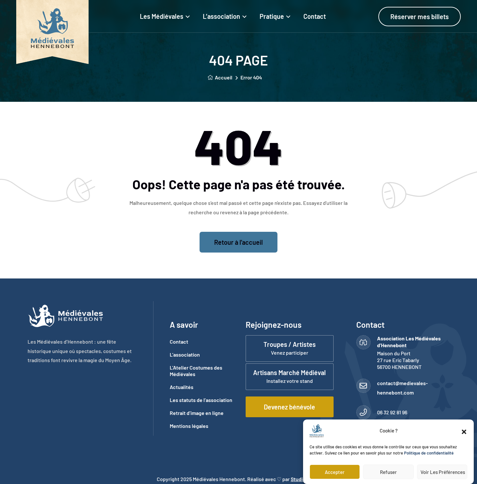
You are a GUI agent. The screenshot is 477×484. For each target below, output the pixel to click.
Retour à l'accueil (238, 242)
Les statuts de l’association (201, 400)
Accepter (335, 472)
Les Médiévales (161, 16)
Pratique (272, 16)
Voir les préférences (443, 472)
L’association (221, 16)
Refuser (388, 472)
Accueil (223, 77)
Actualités (181, 387)
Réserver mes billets (419, 16)
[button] (464, 431)
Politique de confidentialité (429, 453)
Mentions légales (189, 426)
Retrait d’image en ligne (197, 413)
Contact (314, 16)
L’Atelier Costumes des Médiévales (196, 370)
